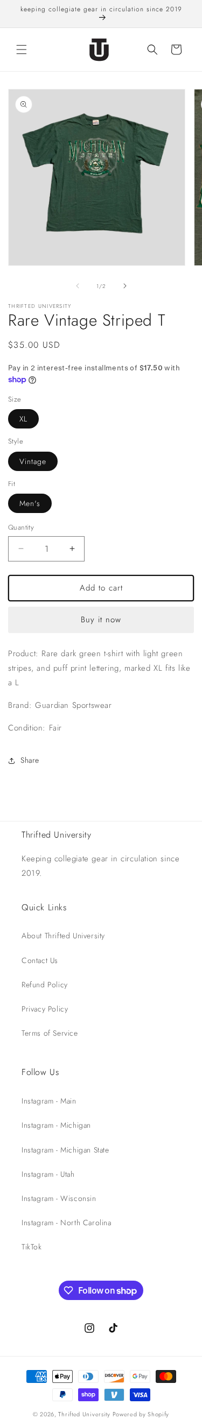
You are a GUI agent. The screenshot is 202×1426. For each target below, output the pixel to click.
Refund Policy (45, 984)
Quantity (21, 527)
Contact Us (40, 960)
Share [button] (29, 760)
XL (23, 418)
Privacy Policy (45, 1008)
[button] (21, 49)
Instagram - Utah (48, 1174)
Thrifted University (84, 1414)
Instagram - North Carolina (67, 1222)
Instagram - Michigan (56, 1125)
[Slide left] (77, 286)
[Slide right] (125, 286)
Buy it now (101, 620)
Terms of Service (50, 1033)
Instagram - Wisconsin (59, 1198)
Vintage (32, 461)
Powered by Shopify (141, 1414)
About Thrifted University (63, 935)
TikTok (32, 1246)
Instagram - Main (49, 1100)
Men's (29, 503)
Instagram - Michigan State (65, 1149)
